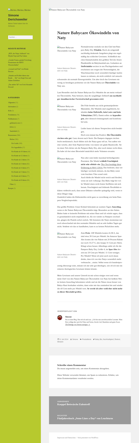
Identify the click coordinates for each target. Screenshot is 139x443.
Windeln (60, 342)
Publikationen (12, 119)
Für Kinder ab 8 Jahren (18, 180)
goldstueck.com (15, 123)
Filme (11, 184)
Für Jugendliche (16, 147)
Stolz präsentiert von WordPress (88, 438)
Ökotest (117, 339)
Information (12, 107)
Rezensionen (12, 135)
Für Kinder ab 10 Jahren (19, 152)
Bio (101, 339)
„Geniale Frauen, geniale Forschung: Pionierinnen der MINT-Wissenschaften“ (20, 62)
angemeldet (71, 368)
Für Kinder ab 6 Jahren (18, 176)
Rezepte (10, 188)
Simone (75, 339)
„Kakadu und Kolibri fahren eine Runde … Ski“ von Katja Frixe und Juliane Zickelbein (19, 78)
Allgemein (11, 102)
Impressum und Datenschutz (66, 438)
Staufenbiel (13, 131)
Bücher (12, 139)
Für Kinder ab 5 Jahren (18, 172)
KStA (11, 127)
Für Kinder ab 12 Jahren (19, 156)
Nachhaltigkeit (108, 339)
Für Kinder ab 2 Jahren (18, 160)
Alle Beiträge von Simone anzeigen (76, 324)
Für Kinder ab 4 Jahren (18, 168)
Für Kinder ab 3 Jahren (18, 164)
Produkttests (12, 115)
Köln (9, 111)
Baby (97, 339)
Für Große (14, 143)
